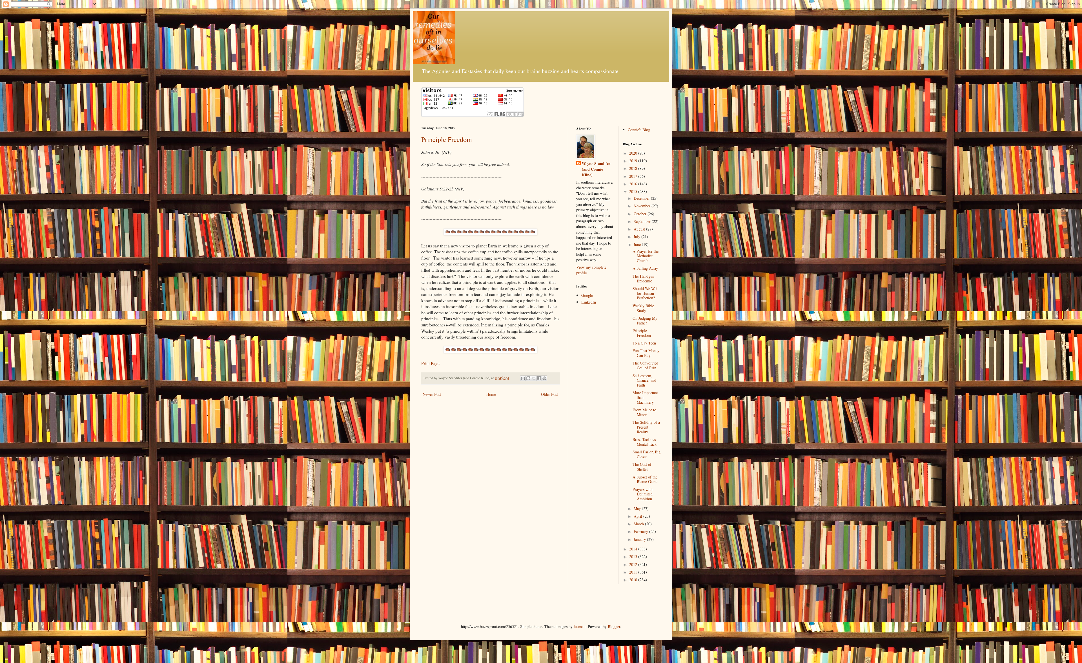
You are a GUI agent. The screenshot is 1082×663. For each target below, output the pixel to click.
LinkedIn (588, 302)
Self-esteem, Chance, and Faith (644, 380)
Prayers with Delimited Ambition (643, 494)
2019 (633, 160)
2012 (633, 564)
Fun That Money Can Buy (646, 353)
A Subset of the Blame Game (645, 479)
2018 (633, 168)
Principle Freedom (446, 139)
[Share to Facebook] (539, 378)
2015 (633, 191)
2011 (633, 572)
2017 (633, 176)
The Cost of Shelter (642, 467)
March (639, 523)
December (642, 198)
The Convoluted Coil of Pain (645, 365)
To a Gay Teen (644, 343)
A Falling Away (645, 268)
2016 (633, 183)
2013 (633, 556)
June (638, 244)
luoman (580, 626)
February (641, 531)
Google (587, 295)
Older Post (549, 394)
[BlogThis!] (528, 378)
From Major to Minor (644, 412)
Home (491, 394)
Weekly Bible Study (643, 308)
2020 (633, 153)
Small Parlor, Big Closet (646, 454)
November (642, 205)
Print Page (430, 363)
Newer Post (432, 394)
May (638, 508)
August (640, 229)
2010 (633, 579)
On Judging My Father (645, 320)
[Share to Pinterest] (544, 378)
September (643, 221)
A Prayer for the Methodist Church (645, 256)
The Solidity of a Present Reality (646, 427)
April (638, 516)
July (637, 236)
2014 (633, 549)
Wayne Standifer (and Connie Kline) (596, 169)
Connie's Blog (639, 129)
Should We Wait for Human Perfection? (645, 293)
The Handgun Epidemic (643, 278)
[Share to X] (533, 378)
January (640, 539)
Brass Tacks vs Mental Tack (645, 442)
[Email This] (523, 378)
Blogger (614, 626)
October (641, 213)
